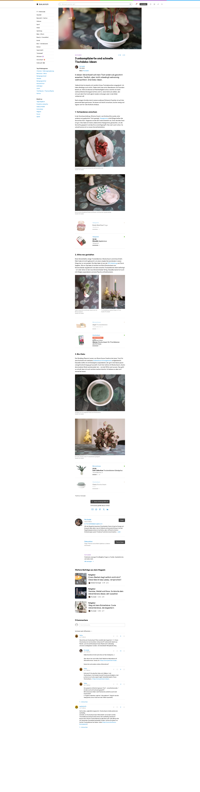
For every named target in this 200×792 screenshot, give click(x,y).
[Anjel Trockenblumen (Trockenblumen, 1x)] (100, 325)
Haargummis (104, 118)
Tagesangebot (41, 101)
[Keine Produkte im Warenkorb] (162, 4)
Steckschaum (96, 335)
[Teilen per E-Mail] (92, 509)
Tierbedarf (40, 53)
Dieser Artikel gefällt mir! (101, 501)
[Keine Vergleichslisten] (154, 4)
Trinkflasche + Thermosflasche (45, 91)
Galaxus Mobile (41, 106)
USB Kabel (39, 86)
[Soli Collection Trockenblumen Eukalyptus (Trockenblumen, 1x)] (100, 470)
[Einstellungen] (136, 4)
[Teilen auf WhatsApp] (96, 509)
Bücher (39, 47)
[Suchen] (60, 4)
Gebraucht (40, 63)
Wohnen (39, 21)
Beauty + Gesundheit (43, 37)
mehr (119, 532)
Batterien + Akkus (42, 73)
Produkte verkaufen (42, 104)
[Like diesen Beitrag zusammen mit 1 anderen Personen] (117, 669)
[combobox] (87, 631)
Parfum (39, 93)
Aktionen (39, 56)
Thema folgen (120, 542)
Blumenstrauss (96, 322)
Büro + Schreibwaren (42, 43)
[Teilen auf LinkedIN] (107, 509)
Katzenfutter (41, 83)
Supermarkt (40, 50)
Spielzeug (39, 31)
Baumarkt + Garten (42, 18)
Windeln (39, 78)
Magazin (39, 111)
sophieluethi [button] (82, 706)
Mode (38, 27)
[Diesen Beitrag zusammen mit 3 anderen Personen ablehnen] (124, 636)
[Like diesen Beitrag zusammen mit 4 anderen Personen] (117, 651)
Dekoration (88, 541)
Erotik (38, 40)
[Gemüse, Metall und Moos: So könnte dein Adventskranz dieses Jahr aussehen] (100, 593)
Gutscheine (40, 109)
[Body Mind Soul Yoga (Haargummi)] (100, 225)
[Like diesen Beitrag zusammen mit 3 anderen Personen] (117, 636)
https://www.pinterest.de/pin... (101, 679)
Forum (38, 114)
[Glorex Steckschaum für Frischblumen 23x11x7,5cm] (100, 340)
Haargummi (95, 223)
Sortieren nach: (79, 631)
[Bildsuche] (130, 4)
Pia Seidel (82, 66)
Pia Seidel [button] (86, 650)
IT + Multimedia (41, 11)
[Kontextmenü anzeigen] (113, 636)
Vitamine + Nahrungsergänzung (45, 71)
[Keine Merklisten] (158, 4)
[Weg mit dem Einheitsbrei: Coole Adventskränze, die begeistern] (100, 607)
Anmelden (143, 4)
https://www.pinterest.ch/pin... (108, 660)
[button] (124, 223)
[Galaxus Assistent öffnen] (150, 4)
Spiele (38, 116)
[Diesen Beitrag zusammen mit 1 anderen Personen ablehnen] (124, 669)
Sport (38, 24)
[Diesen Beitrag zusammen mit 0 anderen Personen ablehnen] (124, 651)
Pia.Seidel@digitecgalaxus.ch (94, 524)
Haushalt (39, 15)
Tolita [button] (81, 635)
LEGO (38, 88)
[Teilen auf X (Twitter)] (104, 509)
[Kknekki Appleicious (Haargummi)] (100, 240)
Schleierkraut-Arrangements (102, 360)
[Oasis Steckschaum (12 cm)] (100, 485)
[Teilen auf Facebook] (100, 509)
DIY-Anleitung (112, 263)
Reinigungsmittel (41, 81)
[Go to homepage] (42, 4)
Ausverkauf (40, 60)
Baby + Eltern (40, 34)
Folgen (122, 520)
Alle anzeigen (88, 561)
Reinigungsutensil (41, 76)
